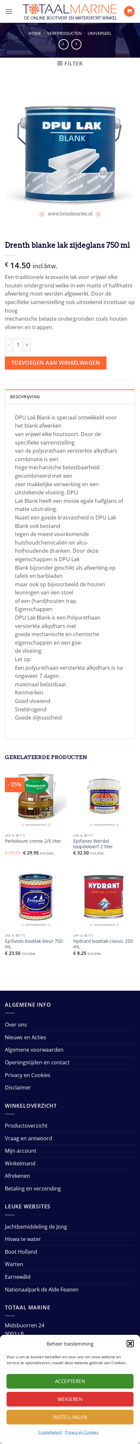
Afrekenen (17, 1175)
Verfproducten (64, 33)
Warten (14, 1264)
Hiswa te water (23, 1239)
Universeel (100, 33)
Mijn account (20, 1150)
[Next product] (64, 44)
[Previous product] (76, 44)
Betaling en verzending (33, 1188)
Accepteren (70, 1381)
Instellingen (70, 1417)
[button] (130, 1343)
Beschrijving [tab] (25, 397)
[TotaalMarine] (70, 11)
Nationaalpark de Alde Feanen (41, 1289)
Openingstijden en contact (37, 1062)
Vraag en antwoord (28, 1138)
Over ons (16, 1024)
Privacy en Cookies (82, 1432)
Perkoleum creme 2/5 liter (33, 841)
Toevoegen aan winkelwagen (55, 362)
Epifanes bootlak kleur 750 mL (34, 944)
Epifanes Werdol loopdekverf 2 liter (93, 844)
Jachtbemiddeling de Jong (36, 1226)
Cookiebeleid (50, 1432)
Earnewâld (18, 1276)
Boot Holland (21, 1251)
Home (34, 33)
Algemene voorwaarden (34, 1049)
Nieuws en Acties (25, 1037)
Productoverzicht (26, 1125)
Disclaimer (18, 1087)
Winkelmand (20, 1163)
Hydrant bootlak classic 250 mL (103, 944)
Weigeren (70, 1399)
